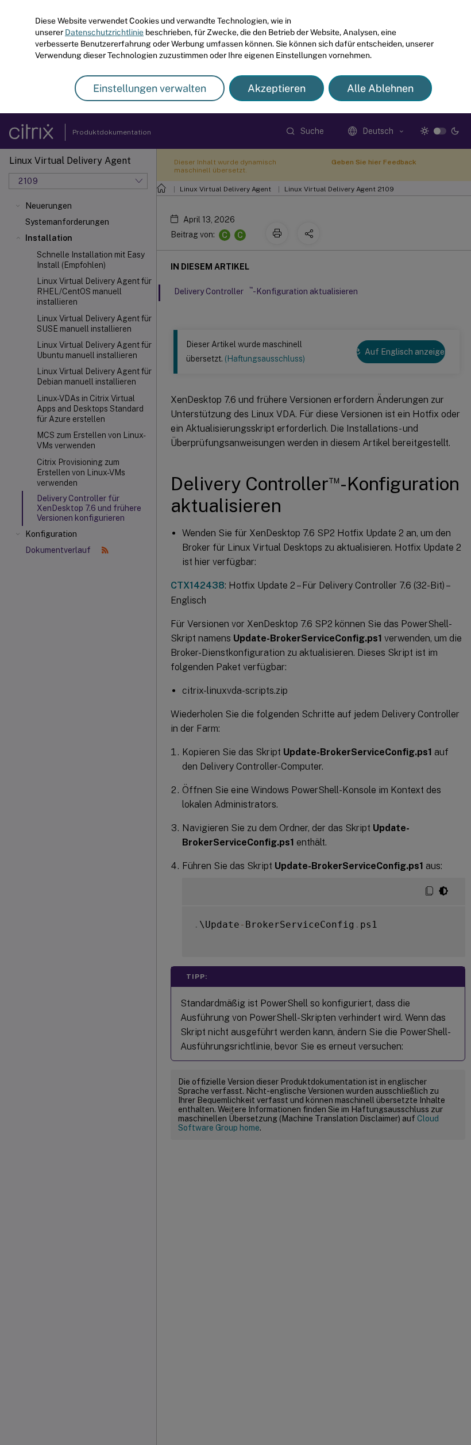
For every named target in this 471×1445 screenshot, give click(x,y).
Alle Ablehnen (380, 88)
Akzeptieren (277, 88)
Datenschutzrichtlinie (104, 32)
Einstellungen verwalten (149, 88)
